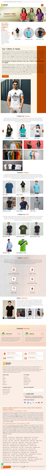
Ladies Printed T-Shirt (28, 455)
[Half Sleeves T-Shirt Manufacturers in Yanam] (36, 187)
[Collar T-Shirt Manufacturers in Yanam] (29, 32)
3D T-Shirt (13, 455)
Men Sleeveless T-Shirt (23, 454)
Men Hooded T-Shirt (16, 452)
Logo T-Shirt (15, 449)
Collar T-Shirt (28, 39)
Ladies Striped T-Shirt (32, 460)
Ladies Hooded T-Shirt (24, 462)
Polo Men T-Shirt (6, 252)
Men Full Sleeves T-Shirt (23, 449)
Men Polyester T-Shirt (24, 445)
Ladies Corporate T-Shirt (7, 460)
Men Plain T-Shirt (6, 236)
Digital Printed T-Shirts (7, 452)
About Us (4, 378)
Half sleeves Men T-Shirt (7, 449)
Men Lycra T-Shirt (6, 450)
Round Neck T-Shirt (7, 211)
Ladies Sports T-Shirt (38, 459)
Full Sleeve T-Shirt (27, 439)
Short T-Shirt (15, 460)
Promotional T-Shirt (14, 444)
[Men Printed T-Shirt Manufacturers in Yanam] (23, 229)
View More (5, 76)
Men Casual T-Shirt (32, 449)
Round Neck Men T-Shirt (35, 236)
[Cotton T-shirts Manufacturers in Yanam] (17, 32)
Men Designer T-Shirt (25, 452)
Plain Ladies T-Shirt (37, 138)
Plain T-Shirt (40, 39)
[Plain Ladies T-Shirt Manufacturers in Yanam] (36, 130)
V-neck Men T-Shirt (21, 318)
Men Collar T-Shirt (6, 447)
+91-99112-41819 (29, 394)
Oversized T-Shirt (19, 439)
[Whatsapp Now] (2, 464)
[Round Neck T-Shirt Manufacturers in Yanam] (9, 203)
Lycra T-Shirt (5, 440)
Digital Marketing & (38, 466)
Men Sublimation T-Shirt (21, 252)
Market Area (5, 384)
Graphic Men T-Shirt (32, 454)
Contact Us (5, 381)
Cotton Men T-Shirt (28, 447)
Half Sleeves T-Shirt (34, 194)
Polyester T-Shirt (12, 439)
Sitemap (4, 383)
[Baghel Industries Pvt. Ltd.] (4, 5)
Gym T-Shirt (11, 440)
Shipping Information (6, 389)
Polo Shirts (39, 454)
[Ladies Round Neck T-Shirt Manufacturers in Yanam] (23, 130)
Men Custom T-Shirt (14, 447)
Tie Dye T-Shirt (14, 442)
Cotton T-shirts (17, 39)
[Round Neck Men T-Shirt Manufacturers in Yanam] (36, 229)
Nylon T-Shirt (32, 440)
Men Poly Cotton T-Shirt (32, 450)
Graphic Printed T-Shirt (25, 440)
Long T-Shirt (23, 459)
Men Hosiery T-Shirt (6, 455)
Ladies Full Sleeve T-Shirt (15, 459)
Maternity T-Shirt (15, 462)
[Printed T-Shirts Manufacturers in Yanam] (23, 187)
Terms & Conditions (6, 392)
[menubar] (42, 5)
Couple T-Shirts (30, 459)
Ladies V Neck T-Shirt (23, 460)
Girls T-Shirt (15, 457)
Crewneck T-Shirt (28, 442)
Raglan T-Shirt (21, 442)
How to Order (5, 394)
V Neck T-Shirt (16, 440)
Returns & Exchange (6, 391)
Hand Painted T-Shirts (7, 442)
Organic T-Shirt (39, 440)
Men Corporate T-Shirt (14, 450)
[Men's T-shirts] (9, 309)
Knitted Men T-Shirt (23, 450)
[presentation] (12, 33)
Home (4, 377)
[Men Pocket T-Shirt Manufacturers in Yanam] (39, 312)
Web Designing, (32, 466)
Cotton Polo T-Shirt (33, 445)
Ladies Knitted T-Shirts (7, 462)
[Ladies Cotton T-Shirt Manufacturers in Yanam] (9, 130)
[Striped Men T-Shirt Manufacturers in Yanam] (30, 312)
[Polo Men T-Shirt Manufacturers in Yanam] (9, 245)
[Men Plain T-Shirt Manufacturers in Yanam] (9, 229)
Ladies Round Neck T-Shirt (23, 138)
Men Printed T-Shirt (20, 236)
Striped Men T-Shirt (30, 318)
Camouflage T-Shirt (33, 452)
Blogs (4, 380)
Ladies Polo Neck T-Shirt (7, 457)
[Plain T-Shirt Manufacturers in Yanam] (40, 32)
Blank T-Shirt (34, 439)
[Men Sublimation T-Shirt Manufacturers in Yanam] (23, 245)
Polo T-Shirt (21, 447)
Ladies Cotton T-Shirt (9, 138)
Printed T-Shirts (19, 194)
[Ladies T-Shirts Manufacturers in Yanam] (33, 144)
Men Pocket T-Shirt (39, 318)
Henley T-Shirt (35, 442)
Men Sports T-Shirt (36, 447)
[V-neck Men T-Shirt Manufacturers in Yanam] (21, 312)
